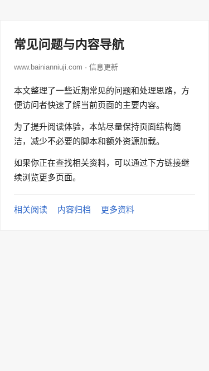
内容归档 (74, 209)
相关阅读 (30, 209)
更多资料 (117, 209)
